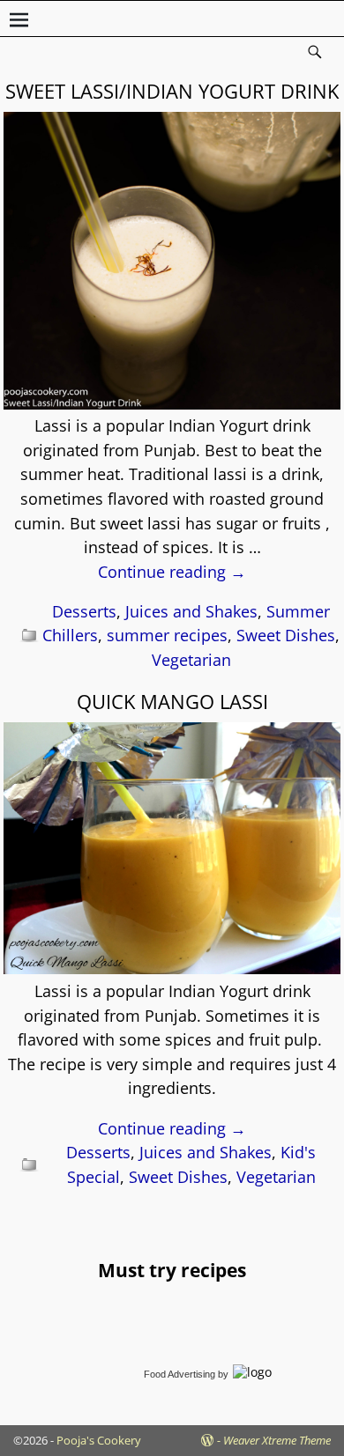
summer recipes (167, 635)
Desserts (84, 611)
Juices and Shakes (191, 611)
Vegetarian (191, 659)
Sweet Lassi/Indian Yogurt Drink (172, 91)
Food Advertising (179, 1374)
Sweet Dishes (285, 635)
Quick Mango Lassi (172, 701)
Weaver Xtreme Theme (277, 1440)
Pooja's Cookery (98, 1440)
